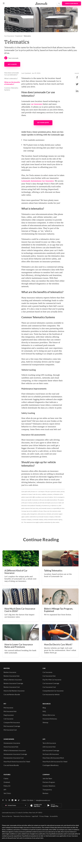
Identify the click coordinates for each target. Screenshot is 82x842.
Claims (6, 778)
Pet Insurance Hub (10, 711)
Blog (44, 708)
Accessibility (54, 816)
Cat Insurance (8, 719)
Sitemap (45, 722)
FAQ (44, 711)
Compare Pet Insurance (12, 722)
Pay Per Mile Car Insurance (52, 680)
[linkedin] (12, 800)
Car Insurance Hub (49, 676)
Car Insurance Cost (49, 687)
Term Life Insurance (49, 743)
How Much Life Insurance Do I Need (55, 761)
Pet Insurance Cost (10, 730)
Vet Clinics (7, 793)
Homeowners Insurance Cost (14, 758)
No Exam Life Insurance (51, 754)
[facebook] (3, 800)
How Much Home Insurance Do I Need (17, 761)
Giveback (7, 782)
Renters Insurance (10, 672)
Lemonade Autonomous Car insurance (37, 181)
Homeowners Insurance (12, 743)
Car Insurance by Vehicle (51, 694)
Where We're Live (49, 715)
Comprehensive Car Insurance (53, 691)
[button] (3, 3)
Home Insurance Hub (11, 747)
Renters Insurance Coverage (13, 683)
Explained (18, 36)
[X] (6, 800)
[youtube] (15, 800)
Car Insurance (9, 36)
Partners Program (49, 782)
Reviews (45, 793)
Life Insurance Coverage (51, 750)
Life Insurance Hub (49, 747)
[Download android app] (54, 805)
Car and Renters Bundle (12, 694)
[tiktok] (19, 800)
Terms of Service (7, 816)
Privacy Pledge (44, 816)
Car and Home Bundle (11, 765)
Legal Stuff (35, 816)
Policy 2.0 (7, 786)
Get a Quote (12, 64)
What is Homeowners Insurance (15, 750)
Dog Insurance (9, 715)
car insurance (36, 104)
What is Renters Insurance (13, 680)
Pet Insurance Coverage (12, 726)
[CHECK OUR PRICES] (71, 4)
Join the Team (47, 778)
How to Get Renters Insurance (14, 691)
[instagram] (9, 800)
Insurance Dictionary (50, 719)
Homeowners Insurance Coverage (15, 754)
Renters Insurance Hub (11, 676)
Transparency (47, 789)
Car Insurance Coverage (51, 683)
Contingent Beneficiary (50, 765)
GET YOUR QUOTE (43, 122)
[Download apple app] (37, 805)
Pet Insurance (8, 708)
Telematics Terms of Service (21, 816)
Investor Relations (49, 786)
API (5, 789)
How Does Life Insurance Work (53, 758)
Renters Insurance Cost (12, 687)
